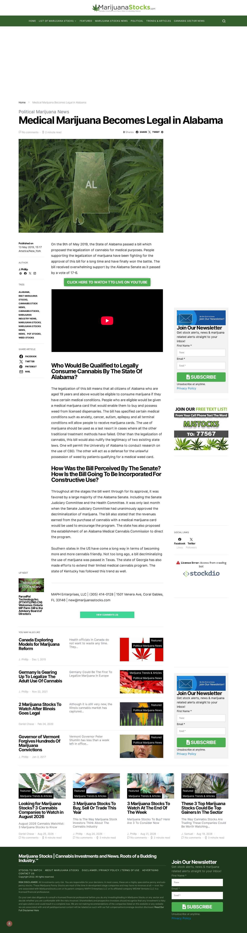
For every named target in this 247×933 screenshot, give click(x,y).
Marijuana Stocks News (111, 21)
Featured (86, 21)
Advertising (150, 870)
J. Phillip (23, 269)
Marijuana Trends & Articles (146, 672)
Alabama (24, 292)
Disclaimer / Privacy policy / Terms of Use (110, 870)
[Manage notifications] (9, 923)
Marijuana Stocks (30, 322)
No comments (30, 132)
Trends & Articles (158, 21)
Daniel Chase (26, 723)
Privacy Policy (186, 388)
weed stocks (26, 337)
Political (137, 21)
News (22, 333)
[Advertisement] (123, 63)
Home (32, 21)
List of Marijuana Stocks (56, 21)
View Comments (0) (107, 614)
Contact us (27, 873)
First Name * (184, 345)
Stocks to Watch (30, 870)
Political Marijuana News (44, 111)
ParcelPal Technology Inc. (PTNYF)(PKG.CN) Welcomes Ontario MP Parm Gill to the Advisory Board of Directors (31, 605)
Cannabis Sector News (189, 21)
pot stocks (34, 333)
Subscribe (203, 377)
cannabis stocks (29, 311)
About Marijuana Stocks (62, 870)
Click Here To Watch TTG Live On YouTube (107, 282)
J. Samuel (187, 833)
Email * (181, 358)
